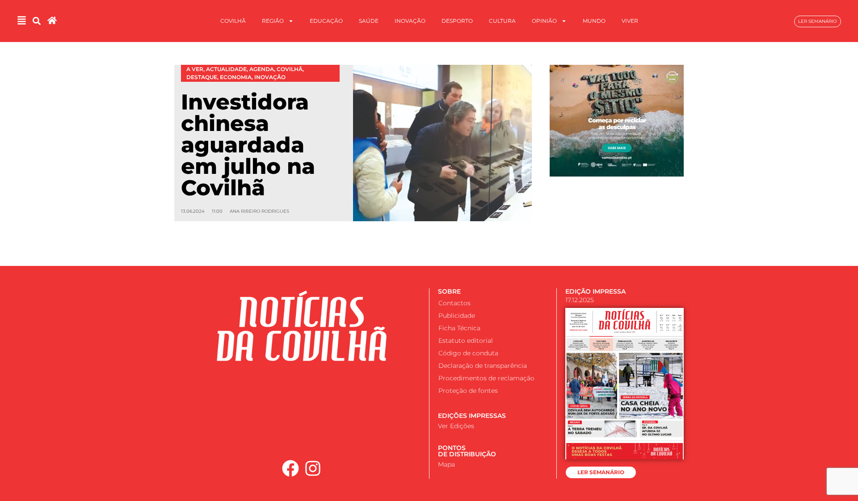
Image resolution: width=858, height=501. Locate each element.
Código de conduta (468, 353)
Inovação (410, 20)
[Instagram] (313, 468)
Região (273, 20)
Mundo (594, 20)
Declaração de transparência (482, 366)
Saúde (369, 20)
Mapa (446, 464)
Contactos (454, 303)
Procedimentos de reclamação (486, 378)
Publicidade (456, 316)
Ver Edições (456, 426)
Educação (326, 20)
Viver (630, 20)
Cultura (502, 20)
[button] (36, 21)
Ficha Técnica (459, 328)
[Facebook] (290, 468)
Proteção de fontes (468, 391)
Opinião (544, 20)
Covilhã (233, 20)
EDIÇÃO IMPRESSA (595, 291)
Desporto (457, 20)
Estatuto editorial (465, 341)
